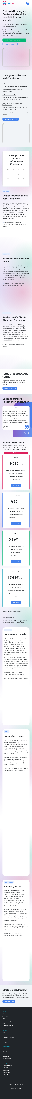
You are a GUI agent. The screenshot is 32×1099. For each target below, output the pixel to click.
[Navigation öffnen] (28, 3)
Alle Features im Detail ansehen (11, 611)
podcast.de (10, 650)
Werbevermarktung (8, 334)
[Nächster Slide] (29, 433)
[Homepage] (8, 3)
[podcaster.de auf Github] (20, 1089)
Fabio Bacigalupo (14, 648)
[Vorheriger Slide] (25, 433)
